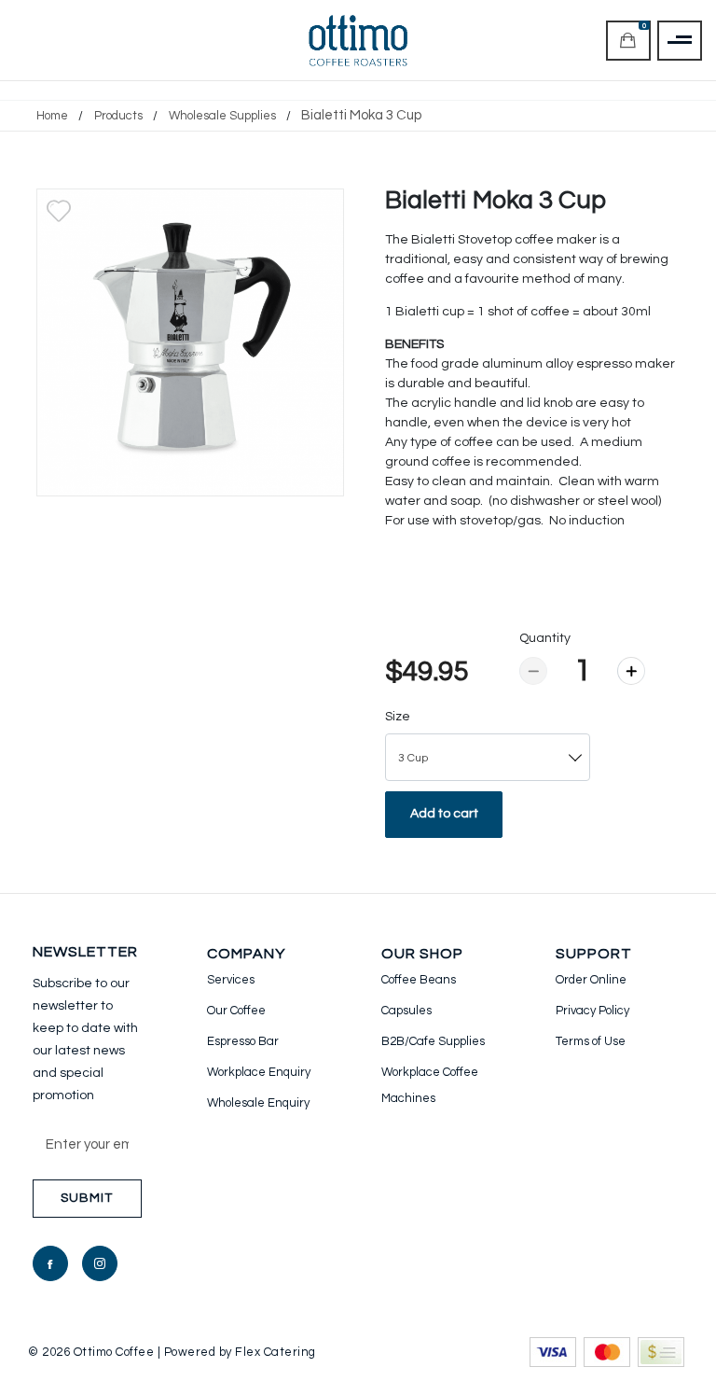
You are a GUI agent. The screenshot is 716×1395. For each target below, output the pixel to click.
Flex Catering (275, 1352)
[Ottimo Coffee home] (358, 40)
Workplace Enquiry (258, 1072)
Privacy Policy (592, 1010)
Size (397, 716)
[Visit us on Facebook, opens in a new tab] (50, 1263)
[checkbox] (59, 211)
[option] (190, 342)
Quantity (545, 638)
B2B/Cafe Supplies (433, 1041)
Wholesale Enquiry (258, 1102)
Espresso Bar (243, 1041)
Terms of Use (591, 1041)
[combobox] (488, 757)
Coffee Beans (418, 979)
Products (118, 115)
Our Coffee (236, 1010)
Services (231, 979)
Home (52, 115)
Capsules (406, 1010)
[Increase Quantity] (631, 671)
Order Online (591, 979)
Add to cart (444, 813)
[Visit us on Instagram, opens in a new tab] (99, 1263)
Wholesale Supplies (222, 115)
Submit (87, 1198)
